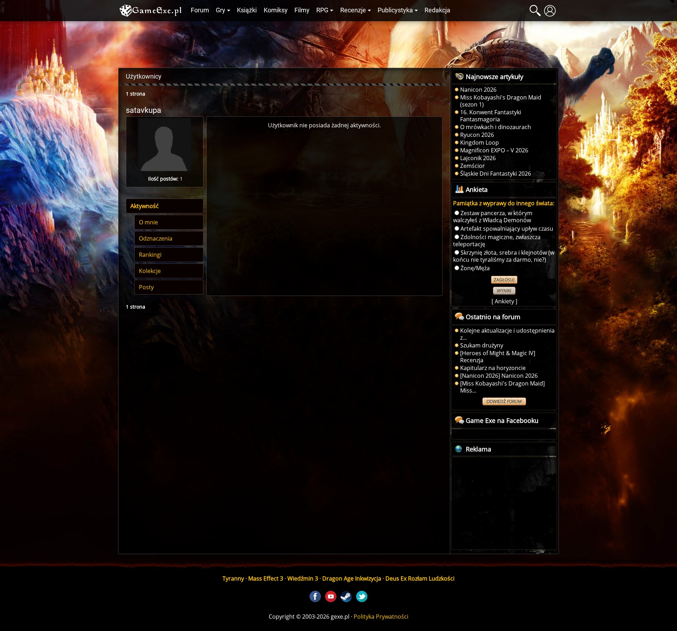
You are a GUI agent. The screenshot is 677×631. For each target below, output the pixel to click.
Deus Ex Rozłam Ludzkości (420, 578)
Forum (200, 10)
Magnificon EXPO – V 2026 (494, 150)
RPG (322, 10)
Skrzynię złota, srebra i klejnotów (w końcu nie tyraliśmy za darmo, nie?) (503, 256)
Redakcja (437, 10)
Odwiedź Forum (504, 402)
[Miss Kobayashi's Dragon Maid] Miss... (502, 387)
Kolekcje (150, 271)
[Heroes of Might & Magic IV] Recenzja (497, 356)
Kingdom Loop (479, 142)
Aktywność (144, 206)
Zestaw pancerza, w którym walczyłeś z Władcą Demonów (492, 217)
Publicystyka (395, 10)
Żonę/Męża (475, 268)
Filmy (302, 10)
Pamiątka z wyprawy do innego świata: (503, 203)
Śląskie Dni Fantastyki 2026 (495, 173)
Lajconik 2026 (478, 158)
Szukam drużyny (481, 345)
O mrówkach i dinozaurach (495, 127)
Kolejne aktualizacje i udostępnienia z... (507, 334)
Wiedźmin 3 (302, 578)
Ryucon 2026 (477, 135)
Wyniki (504, 291)
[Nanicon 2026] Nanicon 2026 (499, 376)
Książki (247, 10)
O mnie (148, 222)
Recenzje (353, 10)
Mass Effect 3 (265, 578)
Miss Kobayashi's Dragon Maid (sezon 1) (500, 100)
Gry (220, 10)
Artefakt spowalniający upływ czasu (507, 228)
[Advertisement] (338, 43)
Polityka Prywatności (381, 616)
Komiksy (276, 10)
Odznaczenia (155, 238)
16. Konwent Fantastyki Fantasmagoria (490, 115)
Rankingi (150, 255)
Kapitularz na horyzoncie (493, 368)
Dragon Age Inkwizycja (351, 578)
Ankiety (504, 301)
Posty (146, 287)
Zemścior (472, 166)
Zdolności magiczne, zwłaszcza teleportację (497, 240)
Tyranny (233, 578)
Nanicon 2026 (478, 89)
